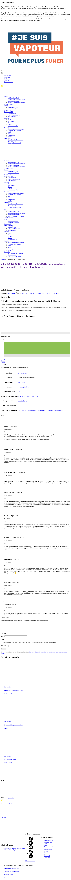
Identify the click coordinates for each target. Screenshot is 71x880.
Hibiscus (38, 293)
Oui (19, 391)
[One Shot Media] (15, 88)
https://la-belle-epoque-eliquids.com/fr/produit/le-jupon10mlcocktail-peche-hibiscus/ (40, 410)
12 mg (32, 396)
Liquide (13, 293)
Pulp (45, 845)
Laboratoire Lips (48, 840)
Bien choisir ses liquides (11, 850)
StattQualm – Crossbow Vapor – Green (13, 690)
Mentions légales (8, 874)
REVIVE (46, 853)
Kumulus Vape (48, 842)
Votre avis (4, 633)
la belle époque (46, 293)
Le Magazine (7, 75)
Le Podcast (7, 79)
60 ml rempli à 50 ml (23, 387)
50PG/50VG (21, 382)
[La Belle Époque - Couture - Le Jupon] (14, 331)
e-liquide (24, 293)
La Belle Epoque (22, 373)
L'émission (7, 77)
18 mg (36, 396)
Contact (6, 878)
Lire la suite (7, 687)
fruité (34, 293)
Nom (3, 636)
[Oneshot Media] (14, 777)
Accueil (3, 259)
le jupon (53, 293)
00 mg (19, 396)
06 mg (28, 396)
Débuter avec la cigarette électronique (14, 848)
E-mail (3, 639)
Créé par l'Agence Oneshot (11, 871)
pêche (57, 293)
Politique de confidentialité (11, 868)
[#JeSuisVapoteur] (35, 62)
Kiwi (45, 854)
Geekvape (47, 857)
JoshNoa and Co (48, 847)
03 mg (23, 396)
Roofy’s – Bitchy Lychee (10, 759)
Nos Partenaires (8, 82)
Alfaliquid (47, 856)
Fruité (9, 293)
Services (6, 80)
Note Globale (4, 645)
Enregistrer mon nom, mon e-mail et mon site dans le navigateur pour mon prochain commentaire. (29, 642)
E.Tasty (46, 851)
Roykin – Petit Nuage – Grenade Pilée (13, 725)
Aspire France (48, 849)
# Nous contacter (30, 861)
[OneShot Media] (14, 157)
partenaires (11, 798)
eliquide (30, 293)
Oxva (45, 843)
